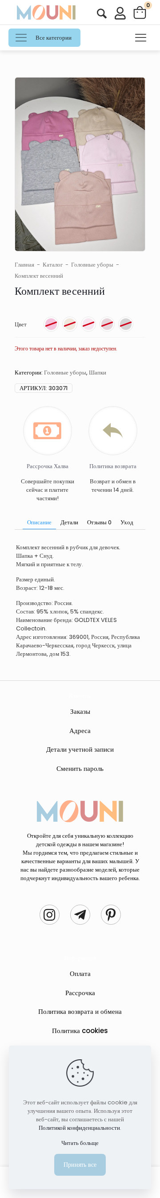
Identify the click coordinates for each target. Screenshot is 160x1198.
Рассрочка (80, 992)
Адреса (80, 730)
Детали (69, 522)
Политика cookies (80, 1030)
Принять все (80, 1164)
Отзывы (99, 522)
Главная (24, 264)
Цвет (21, 324)
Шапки (97, 372)
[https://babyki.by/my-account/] (102, 13)
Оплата (80, 973)
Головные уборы (92, 264)
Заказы (80, 711)
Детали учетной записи (80, 749)
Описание (39, 522)
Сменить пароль (80, 768)
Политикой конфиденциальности (79, 1128)
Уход (126, 522)
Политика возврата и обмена (80, 1011)
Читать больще (80, 1143)
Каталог (53, 264)
